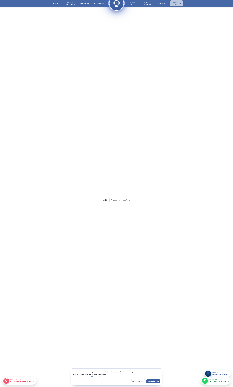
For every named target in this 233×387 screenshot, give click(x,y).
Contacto (161, 3)
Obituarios (99, 3)
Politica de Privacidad (87, 377)
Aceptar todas (153, 381)
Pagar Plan (175, 3)
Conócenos (55, 3)
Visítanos (84, 3)
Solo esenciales (138, 381)
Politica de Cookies (103, 377)
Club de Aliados (147, 3)
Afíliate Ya (133, 3)
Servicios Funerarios (70, 3)
